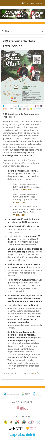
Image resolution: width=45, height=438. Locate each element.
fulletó (32, 373)
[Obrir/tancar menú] (22, 31)
